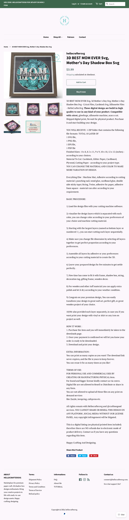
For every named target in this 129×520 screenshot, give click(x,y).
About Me (58, 483)
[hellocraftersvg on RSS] (88, 480)
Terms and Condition (37, 487)
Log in (74, 4)
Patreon (70, 37)
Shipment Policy (35, 479)
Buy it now (81, 92)
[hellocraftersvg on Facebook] (80, 480)
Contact (82, 37)
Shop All (57, 37)
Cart (100, 4)
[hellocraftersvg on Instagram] (84, 480)
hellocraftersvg (71, 509)
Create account (86, 4)
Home (46, 37)
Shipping (70, 74)
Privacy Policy (34, 483)
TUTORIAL (58, 487)
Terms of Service (35, 490)
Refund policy (34, 494)
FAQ (55, 479)
